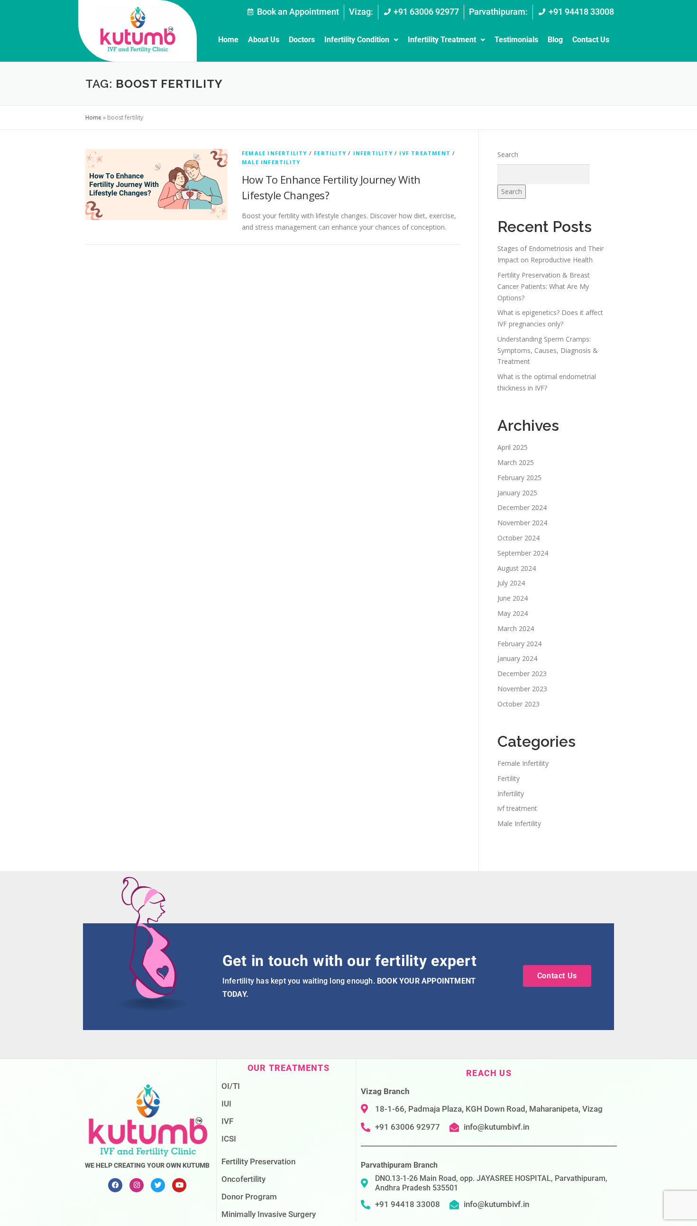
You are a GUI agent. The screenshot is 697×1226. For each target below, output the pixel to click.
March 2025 (515, 462)
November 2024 (522, 522)
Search (507, 154)
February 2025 (519, 477)
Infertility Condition (356, 39)
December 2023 (522, 673)
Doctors (302, 39)
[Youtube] (179, 1185)
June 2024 (512, 598)
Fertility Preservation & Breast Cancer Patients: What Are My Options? (543, 286)
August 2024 (516, 568)
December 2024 (522, 507)
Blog (555, 39)
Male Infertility (271, 162)
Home (228, 39)
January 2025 (517, 492)
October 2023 (518, 703)
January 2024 (517, 658)
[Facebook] (115, 1185)
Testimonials (516, 39)
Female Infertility (274, 153)
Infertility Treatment (442, 39)
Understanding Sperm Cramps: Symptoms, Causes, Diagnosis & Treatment (547, 350)
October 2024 (518, 537)
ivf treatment (424, 153)
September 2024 (522, 552)
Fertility (330, 153)
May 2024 (512, 613)
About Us (263, 39)
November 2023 (522, 688)
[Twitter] (158, 1185)
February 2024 (519, 643)
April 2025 (512, 447)
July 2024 (511, 582)
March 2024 (515, 628)
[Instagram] (136, 1185)
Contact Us (590, 39)
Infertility (373, 153)
